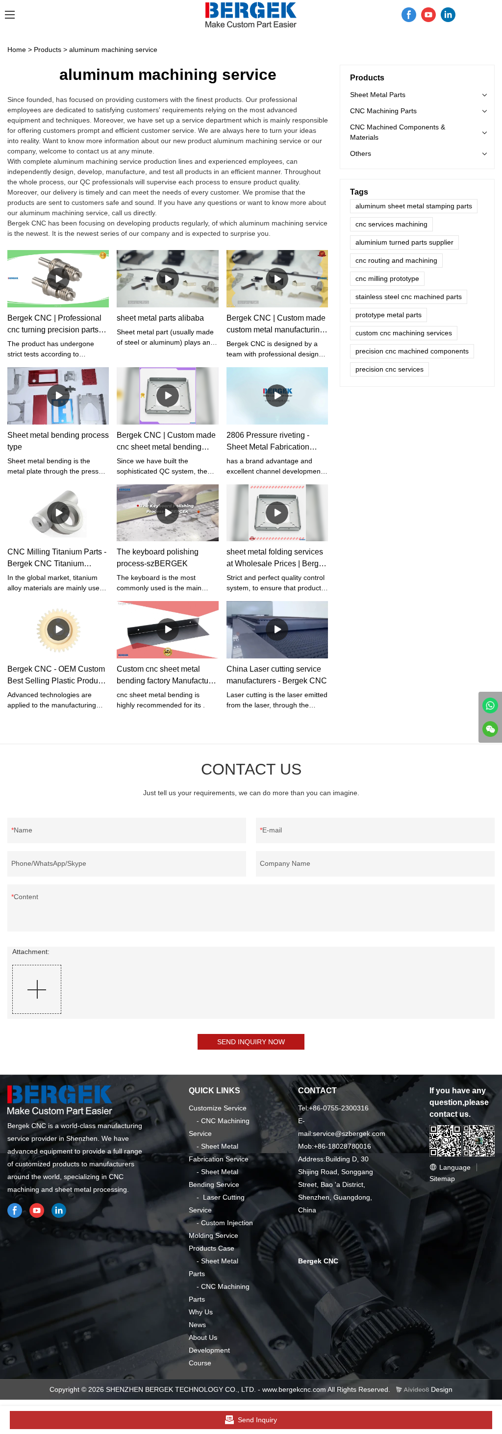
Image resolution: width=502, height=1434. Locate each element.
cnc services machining (391, 224)
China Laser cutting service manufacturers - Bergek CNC (276, 675)
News (197, 1325)
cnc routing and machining (396, 260)
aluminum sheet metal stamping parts (413, 206)
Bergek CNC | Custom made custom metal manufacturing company (276, 325)
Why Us (201, 1312)
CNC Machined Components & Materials (397, 132)
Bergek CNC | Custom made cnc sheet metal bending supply (166, 442)
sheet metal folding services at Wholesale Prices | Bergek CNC (276, 559)
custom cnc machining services (403, 333)
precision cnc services (389, 369)
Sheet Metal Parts (377, 95)
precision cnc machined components (412, 351)
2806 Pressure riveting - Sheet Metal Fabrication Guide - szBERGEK (267, 442)
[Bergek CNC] (490, 705)
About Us (203, 1337)
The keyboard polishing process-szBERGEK (158, 558)
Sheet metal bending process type (58, 441)
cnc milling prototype (387, 278)
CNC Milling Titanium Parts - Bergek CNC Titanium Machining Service (56, 559)
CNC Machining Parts (383, 111)
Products (47, 49)
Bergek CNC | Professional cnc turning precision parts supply (54, 325)
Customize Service (218, 1108)
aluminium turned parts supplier (404, 242)
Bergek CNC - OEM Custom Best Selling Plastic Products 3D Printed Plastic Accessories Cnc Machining (57, 676)
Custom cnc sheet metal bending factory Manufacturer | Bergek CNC (167, 676)
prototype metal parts (388, 315)
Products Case (211, 1248)
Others (360, 153)
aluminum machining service (113, 49)
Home (16, 49)
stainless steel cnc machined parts (408, 297)
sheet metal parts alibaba (160, 318)
